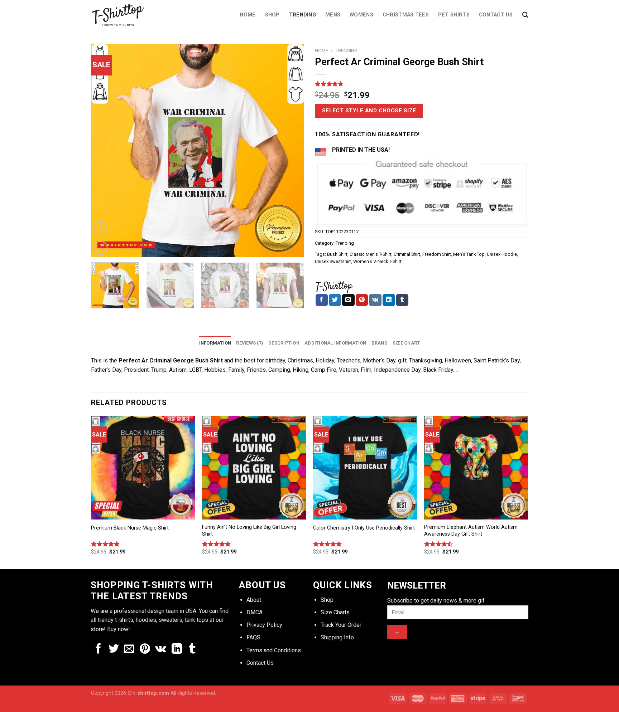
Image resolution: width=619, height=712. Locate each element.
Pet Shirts (454, 15)
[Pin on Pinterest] (362, 300)
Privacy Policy (264, 624)
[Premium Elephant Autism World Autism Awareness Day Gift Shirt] (476, 468)
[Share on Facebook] (322, 300)
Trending (302, 15)
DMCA (254, 612)
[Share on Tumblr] (402, 300)
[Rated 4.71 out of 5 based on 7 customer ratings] (421, 84)
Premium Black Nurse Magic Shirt (130, 528)
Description (283, 343)
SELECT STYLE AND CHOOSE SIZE (369, 110)
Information (215, 343)
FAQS (253, 637)
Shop (272, 15)
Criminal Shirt (407, 254)
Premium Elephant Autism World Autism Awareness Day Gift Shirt (471, 530)
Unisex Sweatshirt (333, 261)
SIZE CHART (406, 343)
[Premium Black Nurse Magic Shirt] (143, 468)
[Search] (525, 15)
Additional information (335, 343)
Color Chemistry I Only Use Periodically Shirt (364, 528)
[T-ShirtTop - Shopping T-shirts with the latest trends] (122, 15)
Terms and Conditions (273, 650)
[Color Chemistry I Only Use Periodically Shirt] (365, 468)
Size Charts (335, 612)
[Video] (100, 229)
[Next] (290, 150)
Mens (332, 15)
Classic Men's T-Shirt (371, 254)
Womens (361, 15)
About (253, 599)
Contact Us (496, 15)
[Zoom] (100, 248)
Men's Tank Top (469, 254)
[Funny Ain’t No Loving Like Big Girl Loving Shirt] (254, 468)
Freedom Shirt (436, 254)
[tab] (215, 343)
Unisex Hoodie (502, 254)
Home (247, 15)
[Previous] (104, 150)
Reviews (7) (249, 343)
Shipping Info (337, 637)
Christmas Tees (406, 15)
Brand (379, 343)
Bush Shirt (337, 254)
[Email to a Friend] (348, 300)
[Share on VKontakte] (375, 300)
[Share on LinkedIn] (389, 300)
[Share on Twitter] (335, 300)
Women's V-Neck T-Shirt (377, 261)
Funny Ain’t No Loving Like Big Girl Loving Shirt (249, 530)
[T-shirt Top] (334, 286)
